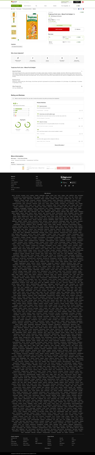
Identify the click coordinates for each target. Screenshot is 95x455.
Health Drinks (26, 439)
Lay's (73, 445)
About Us (13, 178)
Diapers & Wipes (26, 445)
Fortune (73, 443)
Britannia (49, 443)
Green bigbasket (14, 182)
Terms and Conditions (15, 187)
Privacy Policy (13, 184)
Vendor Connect (39, 185)
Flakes (36, 439)
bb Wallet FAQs (39, 182)
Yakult (73, 441)
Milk (12, 439)
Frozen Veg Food (14, 445)
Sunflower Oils (14, 438)
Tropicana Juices (20, 164)
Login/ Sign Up (77, 2)
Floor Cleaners (14, 443)
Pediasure (74, 439)
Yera (60, 441)
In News (12, 180)
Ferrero (61, 445)
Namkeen (25, 441)
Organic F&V (13, 441)
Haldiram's (50, 445)
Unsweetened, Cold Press (32, 160)
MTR (73, 438)
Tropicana (50, 12)
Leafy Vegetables (38, 443)
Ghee (36, 438)
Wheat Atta (25, 438)
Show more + (47, 448)
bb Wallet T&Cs (39, 184)
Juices (13, 160)
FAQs (37, 178)
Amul (49, 438)
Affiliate (12, 185)
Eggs (36, 441)
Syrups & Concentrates (20, 160)
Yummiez (49, 441)
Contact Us (38, 180)
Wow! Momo (62, 443)
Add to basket (59, 29)
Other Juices (25, 443)
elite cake (61, 439)
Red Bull (49, 439)
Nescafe (61, 438)
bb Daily (12, 189)
